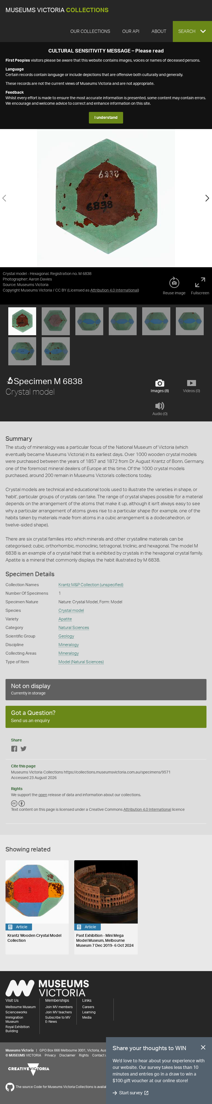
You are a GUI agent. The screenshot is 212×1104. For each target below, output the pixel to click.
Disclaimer (67, 1055)
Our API (130, 31)
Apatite (65, 619)
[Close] (203, 1048)
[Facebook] (14, 750)
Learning (89, 1012)
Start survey (130, 1093)
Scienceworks (16, 1012)
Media (86, 1017)
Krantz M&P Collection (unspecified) (91, 585)
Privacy (50, 1055)
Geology (66, 636)
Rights (84, 1055)
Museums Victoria (57, 10)
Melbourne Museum (21, 1007)
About (159, 31)
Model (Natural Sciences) (81, 662)
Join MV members (59, 1007)
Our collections (90, 31)
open (42, 795)
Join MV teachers (58, 1012)
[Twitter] (23, 750)
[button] (192, 31)
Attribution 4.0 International (114, 290)
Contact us (100, 1055)
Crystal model (71, 611)
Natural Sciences (74, 628)
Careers (88, 1007)
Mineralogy (69, 645)
